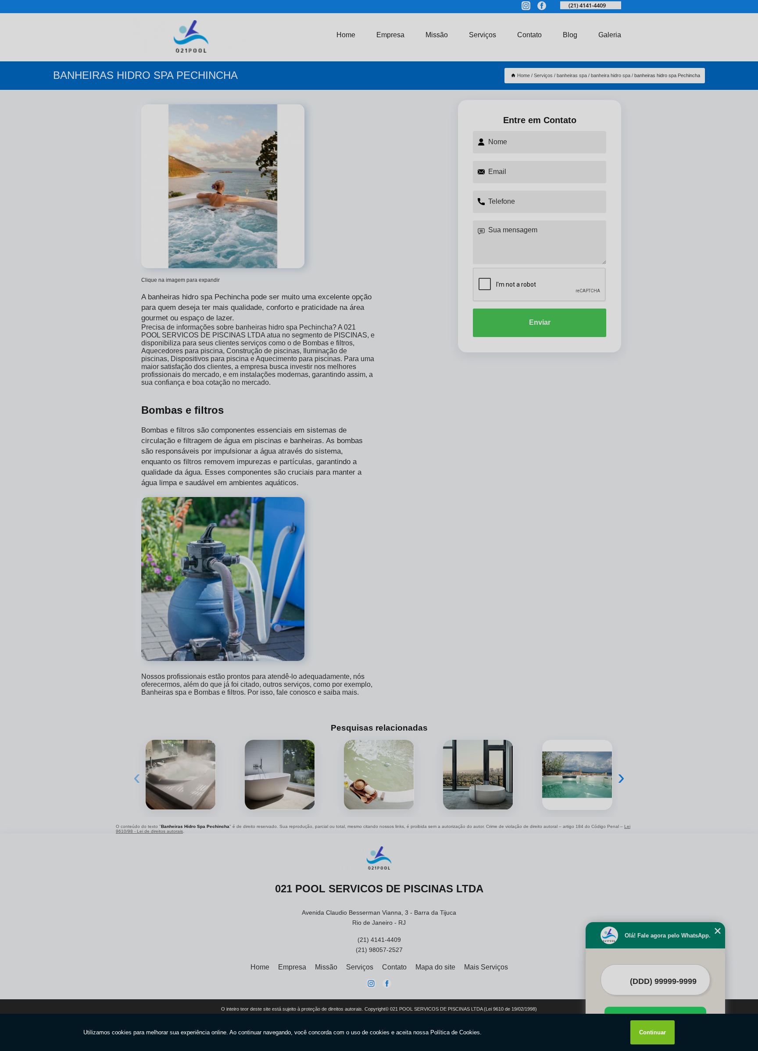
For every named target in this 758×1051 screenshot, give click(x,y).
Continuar (652, 1032)
